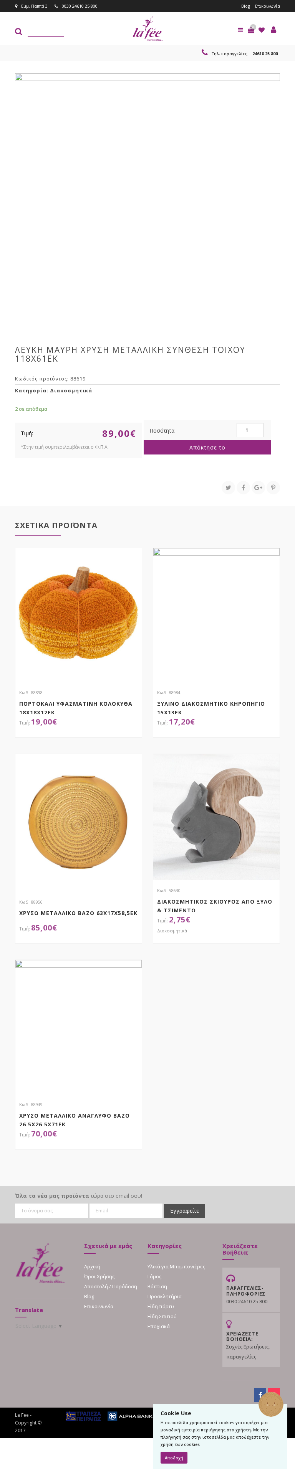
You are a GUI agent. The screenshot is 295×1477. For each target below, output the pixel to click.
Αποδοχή (174, 1458)
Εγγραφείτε (184, 1210)
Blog (245, 6)
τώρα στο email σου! (78, 1195)
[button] (250, 30)
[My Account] (273, 30)
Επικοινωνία (267, 6)
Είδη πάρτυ (161, 1306)
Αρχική (92, 1266)
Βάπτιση (157, 1286)
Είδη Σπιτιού (162, 1316)
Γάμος (154, 1276)
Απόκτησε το (207, 447)
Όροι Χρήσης (99, 1276)
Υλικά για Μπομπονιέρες (176, 1266)
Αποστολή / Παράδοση (110, 1286)
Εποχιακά (159, 1326)
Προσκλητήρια (165, 1296)
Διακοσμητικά (71, 390)
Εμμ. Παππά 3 (34, 6)
